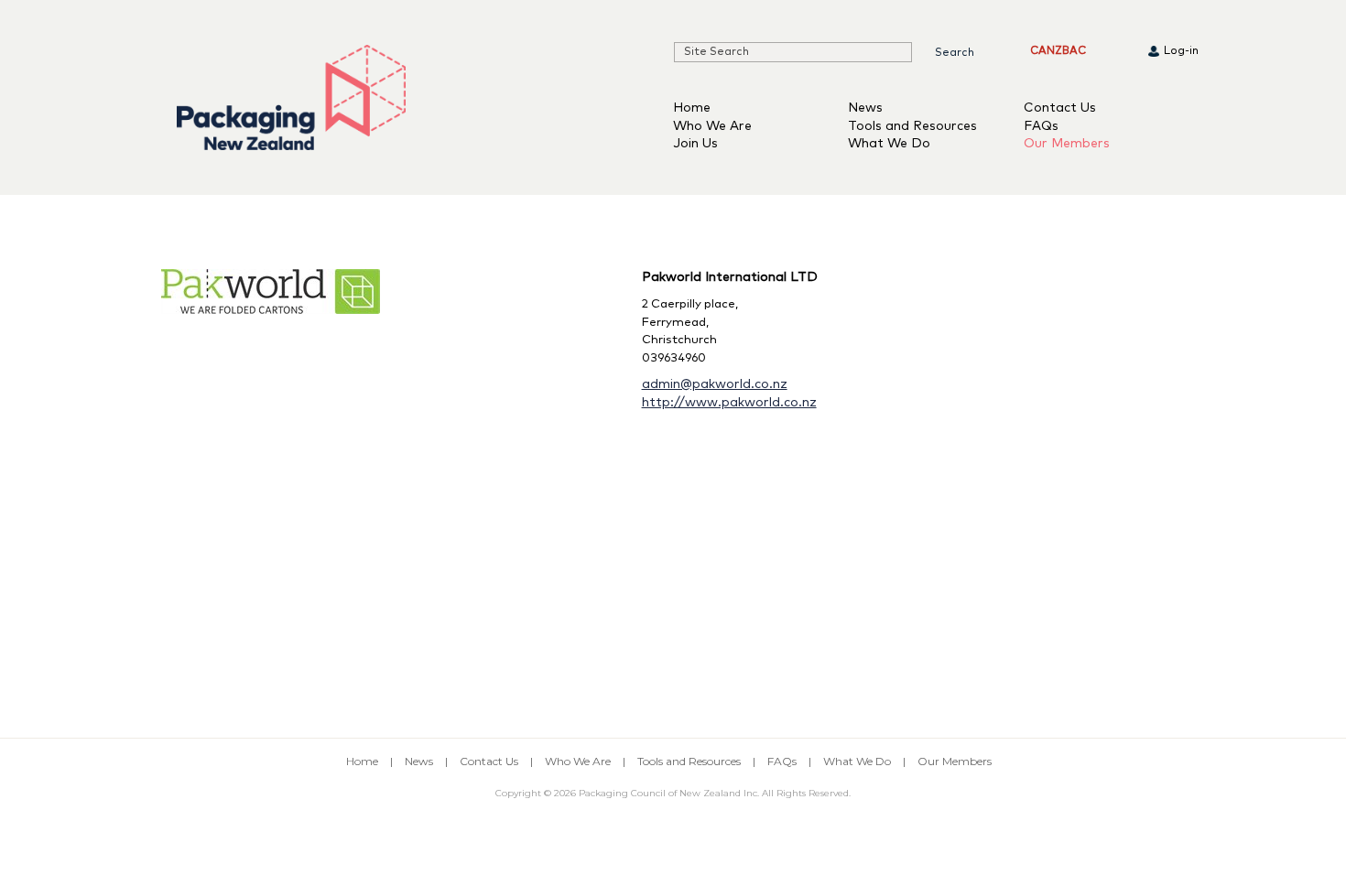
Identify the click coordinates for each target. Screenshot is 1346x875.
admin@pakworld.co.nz (714, 384)
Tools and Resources (912, 126)
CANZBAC (1058, 51)
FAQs (1041, 126)
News (865, 108)
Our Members (1067, 143)
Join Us (695, 143)
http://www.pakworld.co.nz (729, 402)
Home (692, 108)
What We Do (889, 143)
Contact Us (1060, 108)
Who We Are (712, 126)
